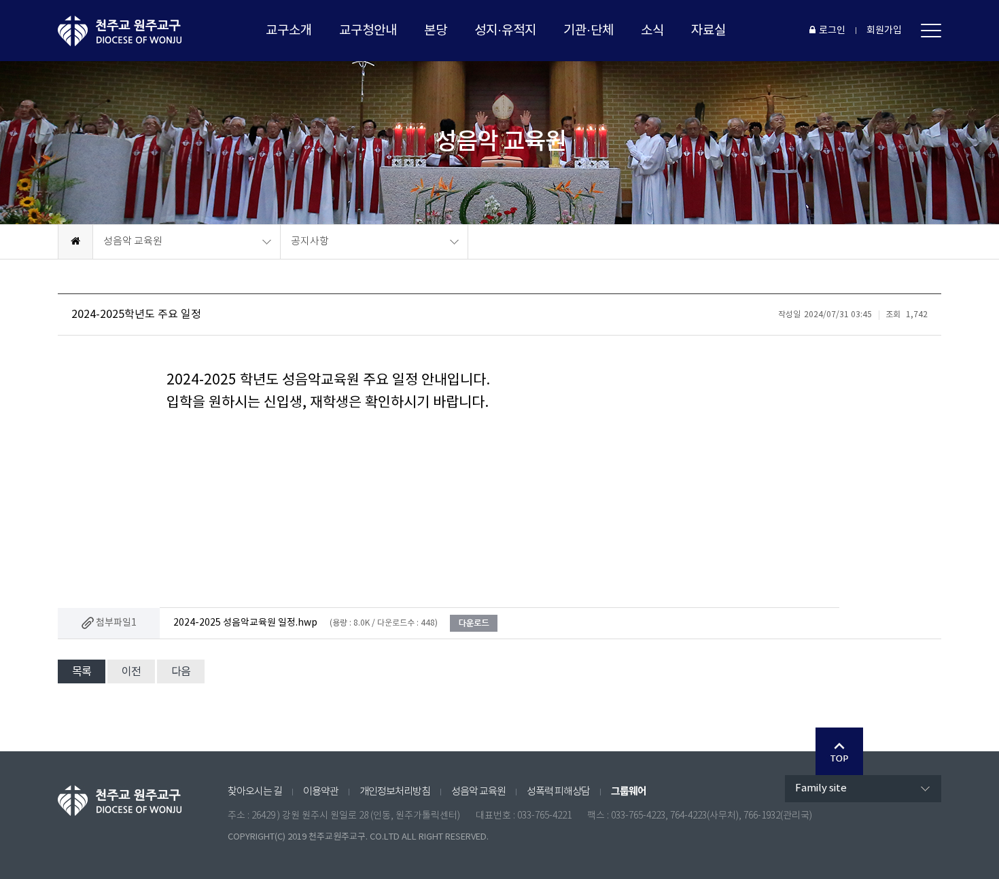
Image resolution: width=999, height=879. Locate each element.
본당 (435, 30)
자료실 (708, 30)
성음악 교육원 (132, 241)
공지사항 (310, 241)
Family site (821, 788)
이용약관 (320, 791)
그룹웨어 (628, 791)
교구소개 (289, 30)
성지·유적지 (505, 30)
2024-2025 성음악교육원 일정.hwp (245, 622)
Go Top (839, 751)
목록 (81, 672)
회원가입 (884, 30)
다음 (180, 672)
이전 (131, 672)
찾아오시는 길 (255, 791)
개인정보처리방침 (395, 791)
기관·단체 (588, 30)
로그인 (832, 30)
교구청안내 (368, 30)
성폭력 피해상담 (558, 791)
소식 (652, 30)
